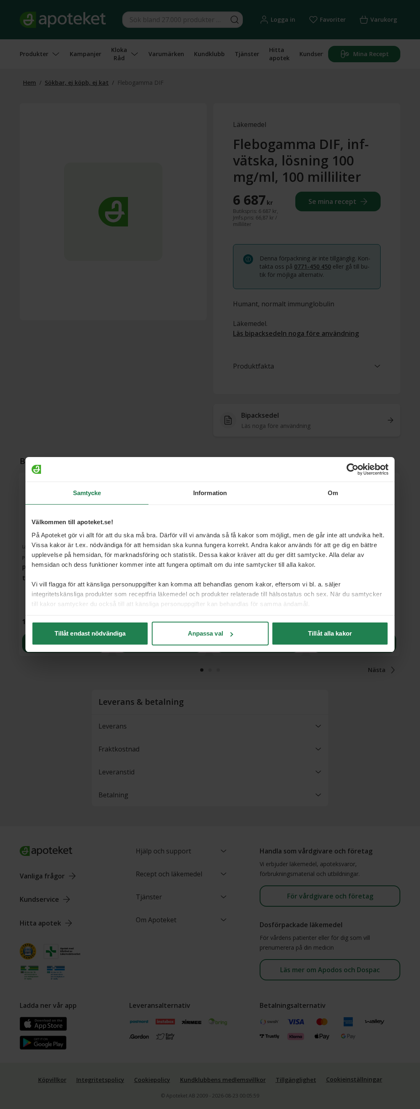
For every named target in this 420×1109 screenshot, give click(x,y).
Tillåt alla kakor (330, 633)
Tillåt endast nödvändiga (90, 633)
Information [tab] (210, 492)
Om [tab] (333, 492)
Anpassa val (205, 633)
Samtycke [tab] (87, 492)
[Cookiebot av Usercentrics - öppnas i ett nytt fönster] (352, 469)
